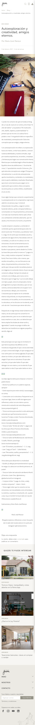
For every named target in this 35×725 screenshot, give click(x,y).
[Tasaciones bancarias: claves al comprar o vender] (17, 638)
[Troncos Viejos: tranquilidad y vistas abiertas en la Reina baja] (17, 568)
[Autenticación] (32, 4)
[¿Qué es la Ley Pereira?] (17, 604)
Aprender (5, 618)
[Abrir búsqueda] (25, 4)
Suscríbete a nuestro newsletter (13, 694)
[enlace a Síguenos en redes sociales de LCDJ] (3, 711)
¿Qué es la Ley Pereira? (11, 621)
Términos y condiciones (9, 701)
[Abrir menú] (29, 4)
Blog (8, 10)
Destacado (5, 582)
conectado (21, 539)
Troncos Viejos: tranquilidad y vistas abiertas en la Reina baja (15, 586)
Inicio (3, 10)
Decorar (5, 24)
